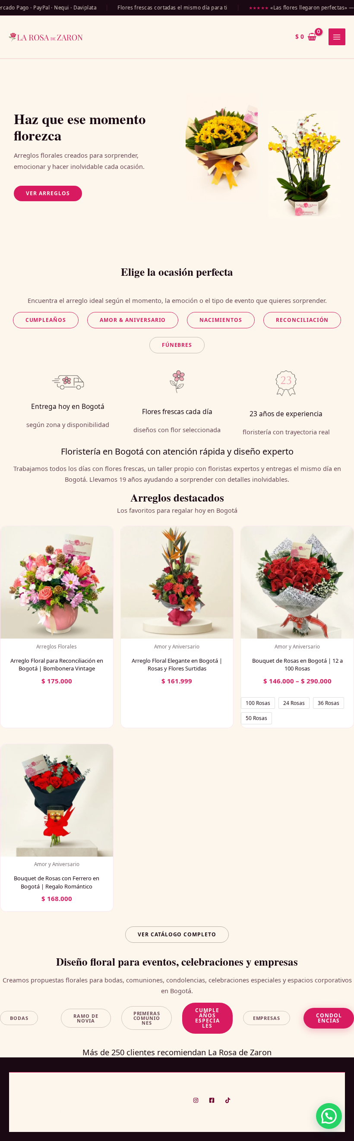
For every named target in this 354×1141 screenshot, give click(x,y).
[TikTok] (228, 1100)
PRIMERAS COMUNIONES (146, 1018)
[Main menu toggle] (337, 36)
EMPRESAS (266, 1018)
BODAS (19, 1018)
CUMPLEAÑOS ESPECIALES (207, 1018)
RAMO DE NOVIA (85, 1018)
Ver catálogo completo (177, 934)
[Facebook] (212, 1100)
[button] (48, 193)
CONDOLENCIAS (329, 1018)
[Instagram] (196, 1100)
